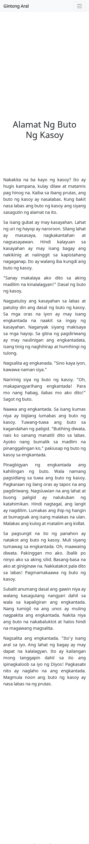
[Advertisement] (44, 62)
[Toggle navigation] (79, 6)
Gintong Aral (16, 6)
